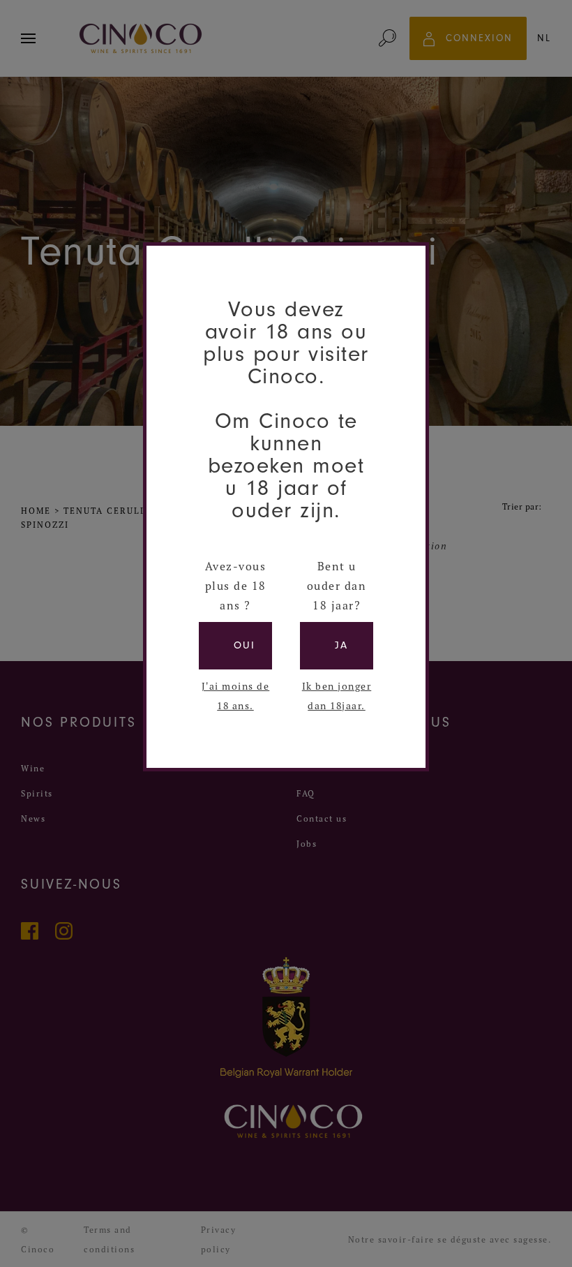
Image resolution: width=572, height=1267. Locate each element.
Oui (244, 645)
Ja (341, 645)
